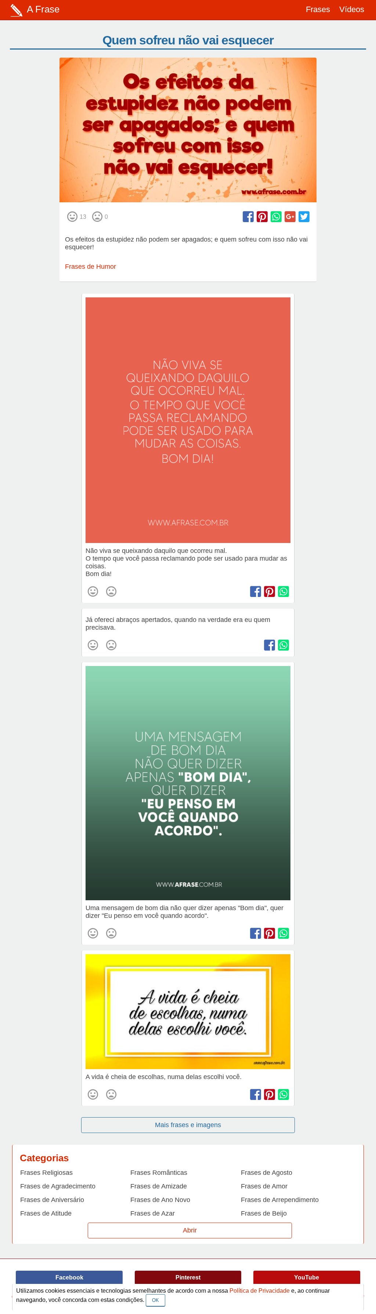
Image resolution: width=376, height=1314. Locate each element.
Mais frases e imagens (188, 1125)
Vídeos (351, 9)
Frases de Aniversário (52, 1199)
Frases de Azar (152, 1213)
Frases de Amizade (158, 1186)
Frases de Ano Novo (160, 1199)
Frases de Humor (90, 266)
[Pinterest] (262, 216)
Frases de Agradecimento (57, 1186)
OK (155, 1300)
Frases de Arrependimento (280, 1199)
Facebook (69, 1277)
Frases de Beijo (264, 1213)
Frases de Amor (264, 1186)
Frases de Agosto (266, 1172)
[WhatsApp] (276, 216)
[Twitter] (304, 216)
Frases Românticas (158, 1172)
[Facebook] (248, 216)
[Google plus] (290, 216)
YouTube (306, 1277)
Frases (318, 9)
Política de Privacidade (259, 1291)
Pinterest (188, 1277)
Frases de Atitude (46, 1213)
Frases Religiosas (46, 1172)
